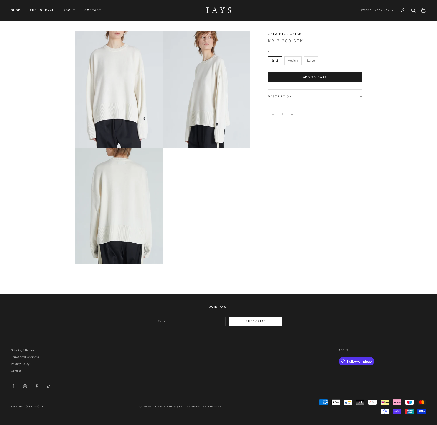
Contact (16, 370)
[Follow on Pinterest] (37, 386)
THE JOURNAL (42, 10)
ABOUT (69, 10)
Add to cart (315, 77)
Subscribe (256, 321)
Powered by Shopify (204, 406)
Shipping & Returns (23, 350)
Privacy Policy (20, 364)
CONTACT (92, 10)
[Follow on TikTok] (48, 386)
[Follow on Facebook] (13, 386)
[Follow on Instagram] (25, 386)
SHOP (16, 10)
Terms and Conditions (25, 357)
